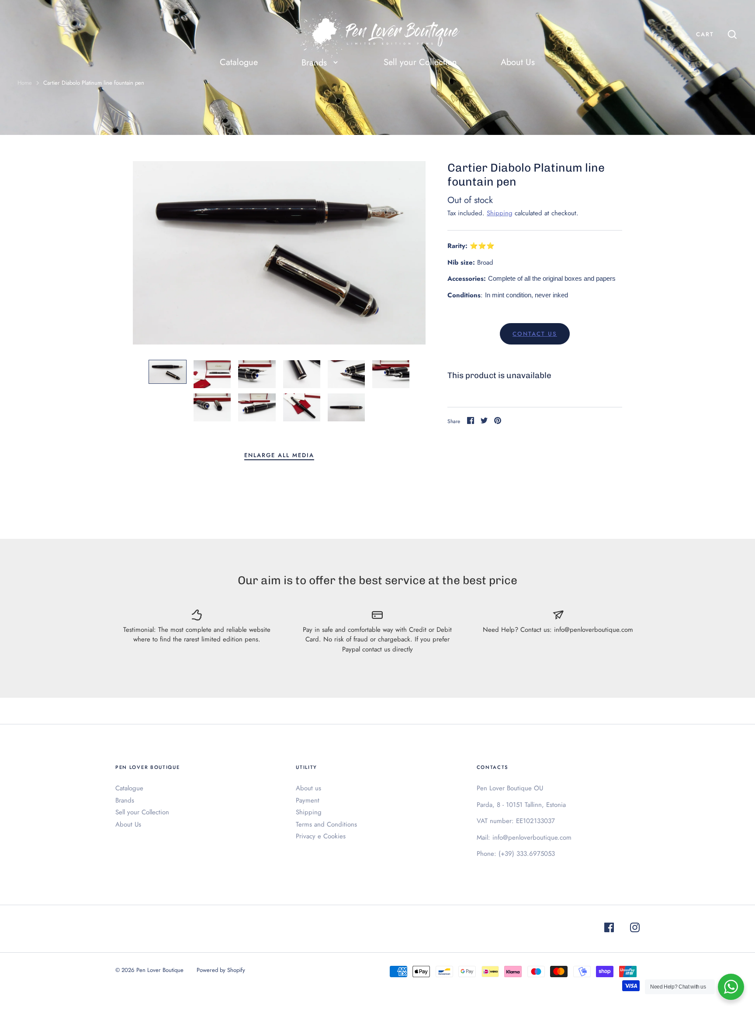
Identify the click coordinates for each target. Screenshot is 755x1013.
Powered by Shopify (221, 970)
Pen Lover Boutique (160, 970)
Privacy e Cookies (321, 836)
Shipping (500, 213)
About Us (518, 62)
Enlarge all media (279, 455)
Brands (124, 800)
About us (308, 788)
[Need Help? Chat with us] (731, 987)
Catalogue (239, 62)
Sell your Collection (420, 62)
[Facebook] (609, 929)
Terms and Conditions (326, 824)
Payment (307, 800)
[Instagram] (635, 929)
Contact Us (535, 334)
